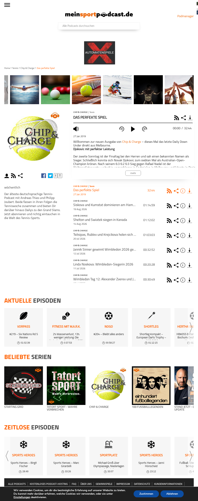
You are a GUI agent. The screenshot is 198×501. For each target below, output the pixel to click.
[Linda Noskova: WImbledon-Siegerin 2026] (189, 265)
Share (184, 117)
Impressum (123, 484)
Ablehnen (172, 494)
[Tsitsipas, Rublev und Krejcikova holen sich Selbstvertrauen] (189, 235)
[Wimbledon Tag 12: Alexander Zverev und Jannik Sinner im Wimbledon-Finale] (189, 280)
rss (14, 175)
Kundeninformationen (168, 484)
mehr (133, 173)
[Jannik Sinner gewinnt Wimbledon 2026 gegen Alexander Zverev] (189, 250)
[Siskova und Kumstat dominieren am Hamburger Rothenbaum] (189, 205)
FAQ (74, 484)
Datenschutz (142, 484)
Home (7, 68)
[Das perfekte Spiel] (189, 190)
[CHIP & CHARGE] (108, 385)
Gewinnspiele (104, 484)
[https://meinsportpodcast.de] (99, 17)
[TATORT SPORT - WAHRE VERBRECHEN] (66, 385)
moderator (7, 175)
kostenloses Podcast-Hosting (49, 484)
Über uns (86, 484)
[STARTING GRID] (23, 385)
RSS (177, 117)
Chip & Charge (27, 68)
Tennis (15, 68)
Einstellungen (22, 497)
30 (121, 129)
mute (76, 128)
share (21, 175)
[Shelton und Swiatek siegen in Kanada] (189, 220)
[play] (133, 129)
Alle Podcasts (17, 484)
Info (183, 190)
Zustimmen (146, 494)
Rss (170, 190)
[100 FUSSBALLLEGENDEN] (151, 385)
